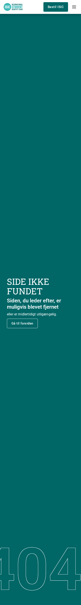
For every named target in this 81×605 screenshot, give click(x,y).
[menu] (74, 7)
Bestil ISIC (56, 7)
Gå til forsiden (22, 323)
